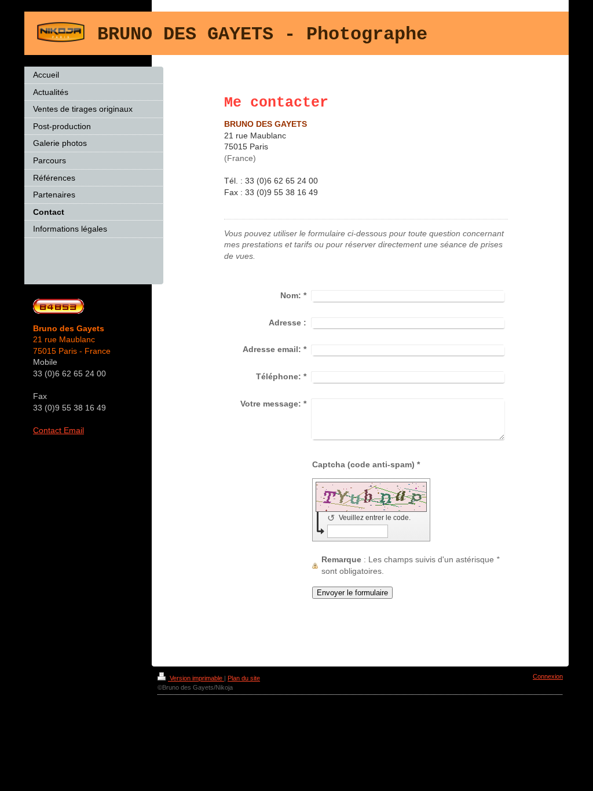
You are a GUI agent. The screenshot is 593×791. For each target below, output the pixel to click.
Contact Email (58, 430)
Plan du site (244, 678)
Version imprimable (196, 678)
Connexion (548, 676)
